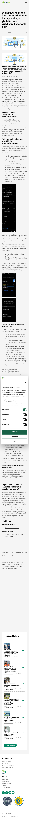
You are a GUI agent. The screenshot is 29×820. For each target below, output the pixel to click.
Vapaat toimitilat (6, 783)
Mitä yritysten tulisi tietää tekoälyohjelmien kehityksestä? (11, 734)
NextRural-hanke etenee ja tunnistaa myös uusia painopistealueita (11, 719)
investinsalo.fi (6, 781)
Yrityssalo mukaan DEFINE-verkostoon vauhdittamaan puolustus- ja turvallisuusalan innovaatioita (12, 702)
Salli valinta (14, 436)
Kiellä (14, 441)
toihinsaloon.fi (6, 779)
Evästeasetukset (14, 816)
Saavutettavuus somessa (12, 528)
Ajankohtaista (21, 32)
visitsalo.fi (4, 785)
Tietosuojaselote (5, 816)
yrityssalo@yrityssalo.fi (8, 767)
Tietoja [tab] (24, 382)
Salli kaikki (14, 431)
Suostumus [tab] (5, 382)
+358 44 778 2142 (8, 766)
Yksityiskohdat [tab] (15, 382)
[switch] (25, 414)
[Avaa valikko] (26, 2)
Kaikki (9, 32)
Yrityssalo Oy (7, 758)
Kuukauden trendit (8, 674)
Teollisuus (9, 657)
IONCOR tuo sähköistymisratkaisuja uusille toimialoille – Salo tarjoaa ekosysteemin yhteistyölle (11, 652)
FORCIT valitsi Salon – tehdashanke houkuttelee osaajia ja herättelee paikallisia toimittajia (11, 669)
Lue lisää (24, 652)
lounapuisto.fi (6, 787)
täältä (15, 568)
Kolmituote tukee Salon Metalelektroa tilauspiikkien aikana (12, 685)
